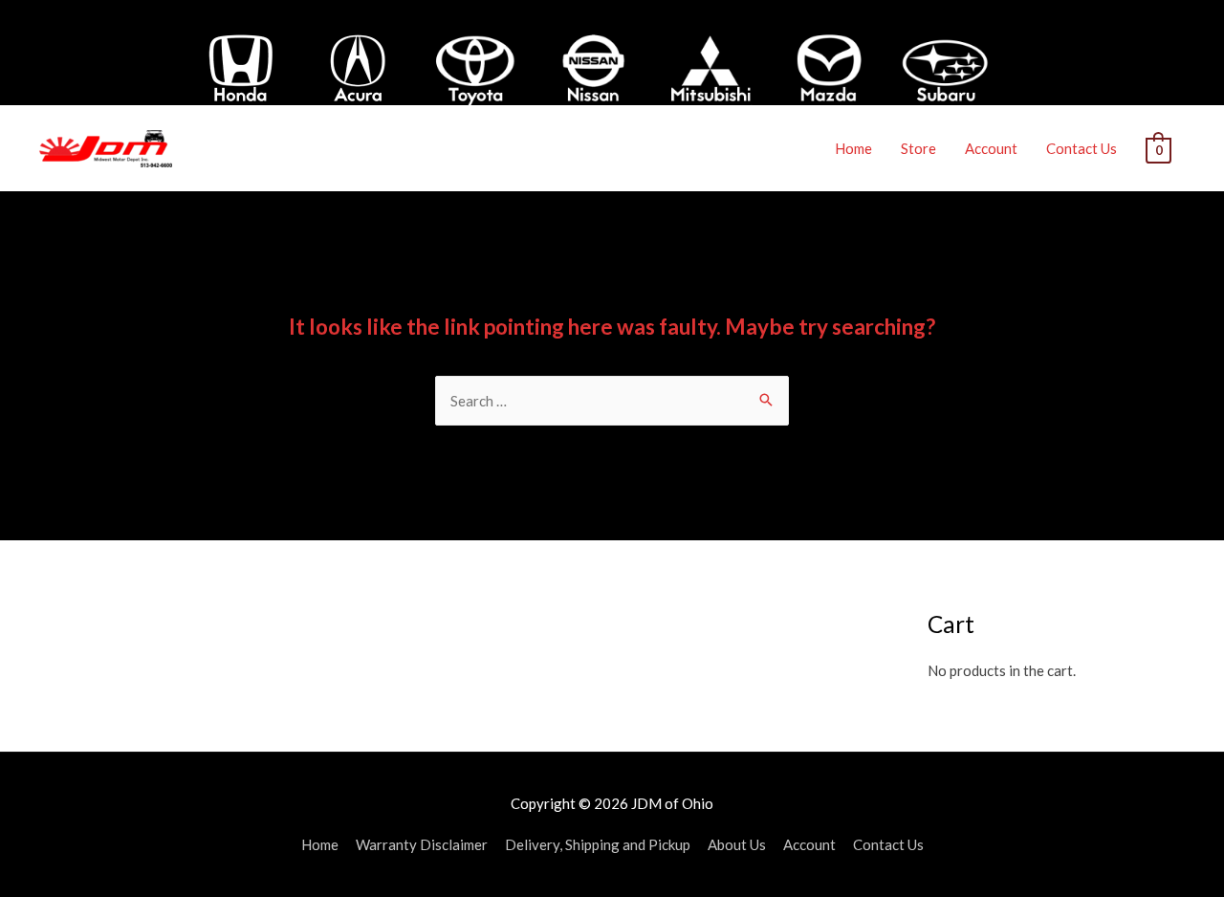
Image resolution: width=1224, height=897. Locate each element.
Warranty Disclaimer (422, 844)
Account (991, 148)
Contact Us (1081, 148)
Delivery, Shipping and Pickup (597, 844)
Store (918, 148)
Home (853, 148)
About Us (737, 844)
